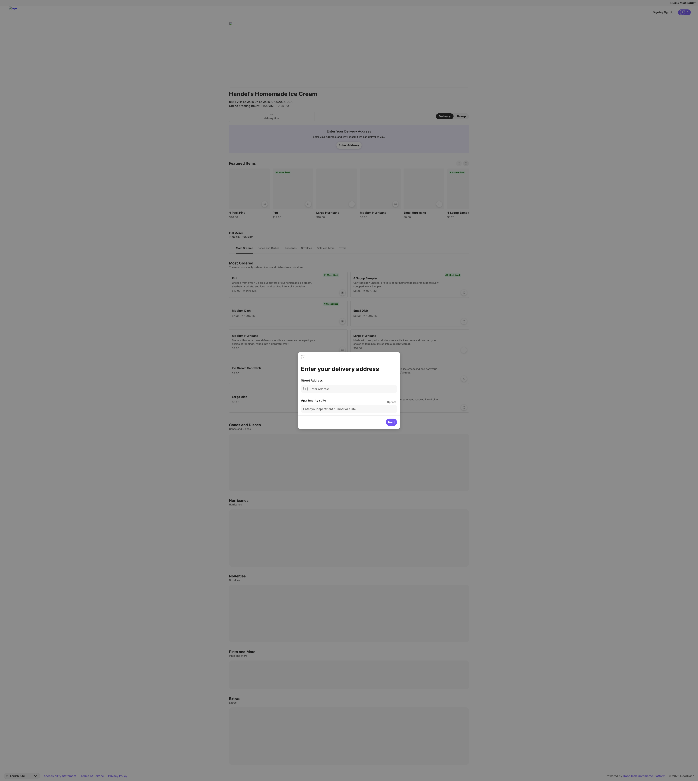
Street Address (312, 380)
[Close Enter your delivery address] (303, 357)
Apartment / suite (313, 400)
